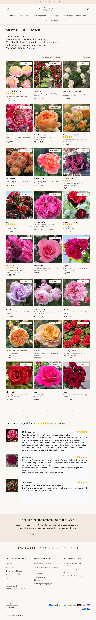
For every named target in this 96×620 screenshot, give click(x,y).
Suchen (9, 563)
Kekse (8, 578)
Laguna (66, 266)
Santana (37, 91)
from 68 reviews (56, 423)
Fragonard (38, 266)
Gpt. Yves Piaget (41, 222)
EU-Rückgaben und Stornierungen (42, 578)
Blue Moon (10, 309)
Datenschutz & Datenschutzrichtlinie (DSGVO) (18, 587)
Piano (65, 392)
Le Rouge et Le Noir (71, 222)
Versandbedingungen (14, 582)
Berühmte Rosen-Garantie (44, 563)
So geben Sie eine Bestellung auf (46, 568)
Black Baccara (69, 178)
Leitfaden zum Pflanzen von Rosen (74, 571)
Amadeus (9, 222)
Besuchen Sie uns (13, 575)
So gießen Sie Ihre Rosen (73, 576)
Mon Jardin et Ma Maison (73, 91)
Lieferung (38, 574)
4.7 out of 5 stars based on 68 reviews (53, 548)
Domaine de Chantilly (15, 91)
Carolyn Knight (40, 135)
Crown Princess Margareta (17, 351)
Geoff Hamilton (40, 309)
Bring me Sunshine (71, 135)
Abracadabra (11, 135)
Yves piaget (10, 266)
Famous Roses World (18, 615)
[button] (8, 9)
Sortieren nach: (48, 57)
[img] (43, 423)
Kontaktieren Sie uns (14, 571)
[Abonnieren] (65, 534)
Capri (36, 351)
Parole (37, 392)
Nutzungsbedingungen (43, 584)
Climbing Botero (70, 351)
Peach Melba (11, 178)
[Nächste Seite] (72, 410)
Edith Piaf (10, 392)
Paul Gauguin (40, 178)
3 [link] (42, 410)
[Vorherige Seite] (23, 410)
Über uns (9, 567)
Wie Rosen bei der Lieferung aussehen (74, 564)
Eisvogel (66, 309)
